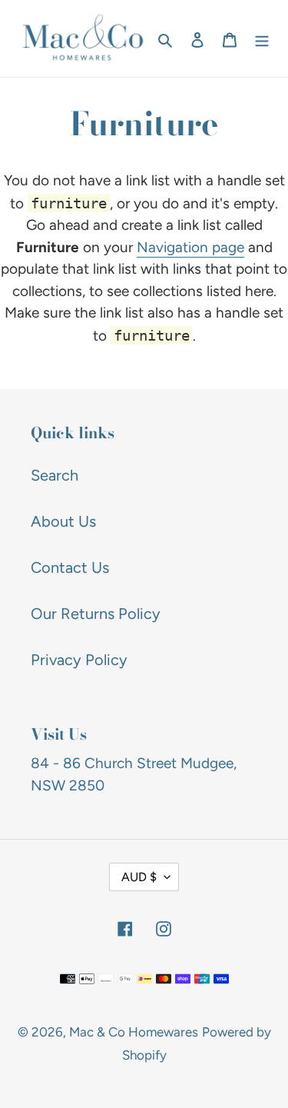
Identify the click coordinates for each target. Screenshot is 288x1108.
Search (54, 475)
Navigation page (190, 247)
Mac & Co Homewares (133, 1032)
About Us (63, 521)
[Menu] (262, 38)
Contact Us (70, 567)
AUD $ (139, 877)
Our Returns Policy (96, 613)
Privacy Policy (79, 659)
